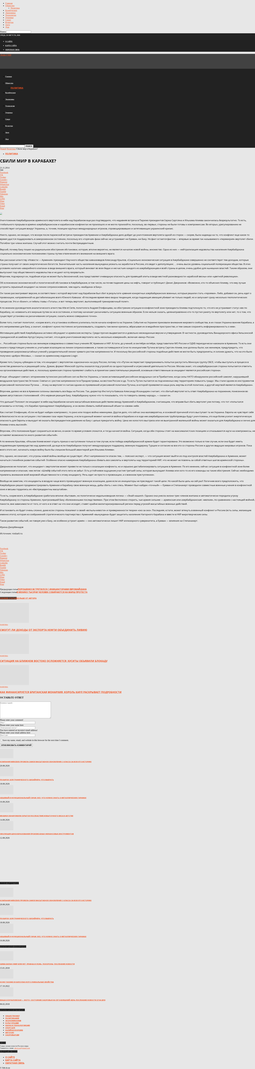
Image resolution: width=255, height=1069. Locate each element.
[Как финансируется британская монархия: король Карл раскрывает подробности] (14, 684)
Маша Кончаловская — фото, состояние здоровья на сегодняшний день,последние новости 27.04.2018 (52, 1000)
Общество (9, 6)
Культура (9, 22)
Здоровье (9, 17)
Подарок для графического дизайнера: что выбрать (27, 780)
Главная (8, 3)
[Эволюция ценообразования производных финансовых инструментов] (6, 830)
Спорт (8, 20)
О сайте (8, 41)
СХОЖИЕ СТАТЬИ (8, 598)
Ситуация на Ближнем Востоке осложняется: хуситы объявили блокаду (53, 661)
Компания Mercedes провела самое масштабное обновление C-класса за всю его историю (46, 761)
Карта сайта (11, 46)
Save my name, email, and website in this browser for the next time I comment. (36, 740)
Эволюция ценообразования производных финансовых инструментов (37, 834)
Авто (7, 25)
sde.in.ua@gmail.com (22, 1048)
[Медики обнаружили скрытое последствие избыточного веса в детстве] (6, 811)
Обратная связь (12, 50)
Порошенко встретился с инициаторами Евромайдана (52, 589)
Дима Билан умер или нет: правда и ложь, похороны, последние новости (37, 964)
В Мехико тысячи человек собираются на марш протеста (52, 592)
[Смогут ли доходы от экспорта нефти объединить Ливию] (14, 622)
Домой (3, 149)
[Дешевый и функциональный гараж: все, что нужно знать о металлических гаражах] (6, 793)
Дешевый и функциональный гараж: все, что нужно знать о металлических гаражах (43, 798)
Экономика (10, 13)
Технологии (10, 15)
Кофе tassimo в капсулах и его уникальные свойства (27, 982)
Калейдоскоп (11, 10)
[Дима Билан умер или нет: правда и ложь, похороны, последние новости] (6, 960)
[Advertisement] (48, 62)
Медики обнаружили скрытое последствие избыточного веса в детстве (36, 816)
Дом (7, 27)
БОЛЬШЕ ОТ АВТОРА (27, 598)
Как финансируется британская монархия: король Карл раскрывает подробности (61, 692)
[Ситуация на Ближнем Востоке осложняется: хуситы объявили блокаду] (14, 653)
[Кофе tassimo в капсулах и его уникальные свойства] (6, 978)
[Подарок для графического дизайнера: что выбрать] (6, 775)
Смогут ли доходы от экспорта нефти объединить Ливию (43, 630)
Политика (15, 8)
